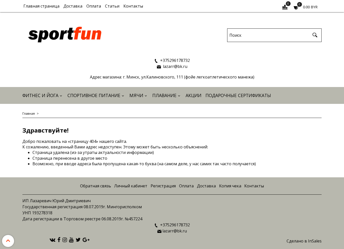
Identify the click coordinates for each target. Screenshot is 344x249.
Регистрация (163, 186)
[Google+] (86, 239)
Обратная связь (95, 186)
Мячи (136, 95)
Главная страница (41, 6)
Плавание (164, 95)
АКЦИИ (193, 95)
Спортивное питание (93, 95)
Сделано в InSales (304, 241)
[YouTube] (71, 239)
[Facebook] (58, 239)
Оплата (93, 6)
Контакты (133, 6)
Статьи (112, 6)
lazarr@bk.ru (174, 66)
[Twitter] (78, 239)
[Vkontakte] (52, 239)
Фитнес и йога (40, 95)
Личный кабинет (130, 186)
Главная (28, 113)
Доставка (72, 6)
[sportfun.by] (65, 34)
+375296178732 (174, 60)
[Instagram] (64, 239)
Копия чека (230, 186)
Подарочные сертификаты (238, 95)
